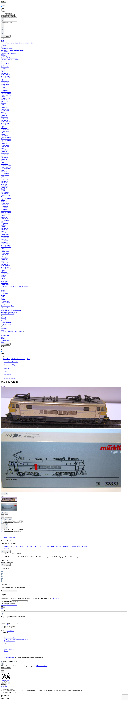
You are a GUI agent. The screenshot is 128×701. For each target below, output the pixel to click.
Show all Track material (7, 314)
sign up (4, 41)
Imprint (6, 651)
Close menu (7, 36)
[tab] (45, 546)
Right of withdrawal (9, 641)
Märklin (3, 386)
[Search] (2, 24)
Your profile (9, 43)
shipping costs (10, 657)
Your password (5, 603)
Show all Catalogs (6, 324)
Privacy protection (9, 649)
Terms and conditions (10, 638)
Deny (2, 667)
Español (3, 11)
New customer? (56, 598)
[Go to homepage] (9, 17)
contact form (10, 631)
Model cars (4, 686)
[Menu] (2, 20)
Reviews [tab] (6, 548)
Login (2, 40)
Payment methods (24, 43)
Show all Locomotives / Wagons (10, 59)
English (3, 8)
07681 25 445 (4, 625)
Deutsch (3, 5)
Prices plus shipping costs (8, 537)
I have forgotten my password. (9, 605)
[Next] (6, 493)
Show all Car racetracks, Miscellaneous (12, 331)
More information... (41, 666)
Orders (31, 43)
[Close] (2, 516)
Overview (3, 43)
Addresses (16, 43)
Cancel (3, 608)
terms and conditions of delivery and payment (16, 639)
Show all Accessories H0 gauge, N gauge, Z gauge (15, 286)
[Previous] (2, 493)
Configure (8, 667)
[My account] (2, 33)
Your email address (6, 601)
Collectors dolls (5, 680)
